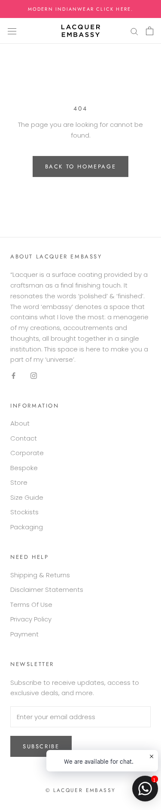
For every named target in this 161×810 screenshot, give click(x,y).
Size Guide (26, 497)
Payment (24, 634)
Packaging (26, 526)
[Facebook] (13, 375)
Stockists (24, 511)
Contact (23, 438)
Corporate (27, 452)
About (20, 423)
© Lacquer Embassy (81, 790)
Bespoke (24, 467)
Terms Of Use (31, 604)
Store (18, 482)
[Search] (134, 31)
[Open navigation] (12, 30)
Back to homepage (80, 166)
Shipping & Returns (40, 574)
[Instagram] (33, 375)
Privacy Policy (31, 619)
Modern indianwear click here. (81, 9)
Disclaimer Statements (46, 589)
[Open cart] (149, 31)
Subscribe (41, 746)
